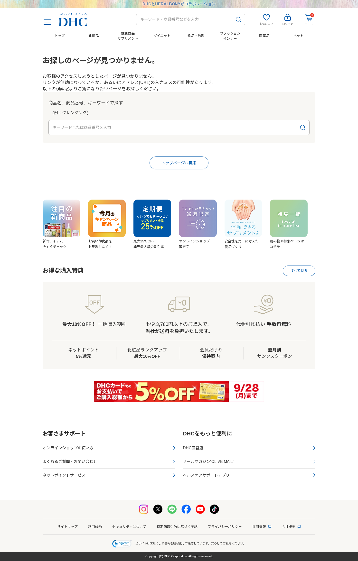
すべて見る (299, 271)
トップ (60, 36)
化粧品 (94, 36)
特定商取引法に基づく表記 (177, 527)
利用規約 (95, 527)
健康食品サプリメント (128, 35)
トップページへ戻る (179, 163)
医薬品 (264, 36)
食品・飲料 (196, 36)
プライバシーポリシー (225, 527)
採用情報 (259, 527)
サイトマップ (67, 527)
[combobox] (190, 19)
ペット (298, 36)
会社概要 (288, 527)
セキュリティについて (129, 527)
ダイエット (161, 36)
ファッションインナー (230, 35)
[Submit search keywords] (238, 19)
